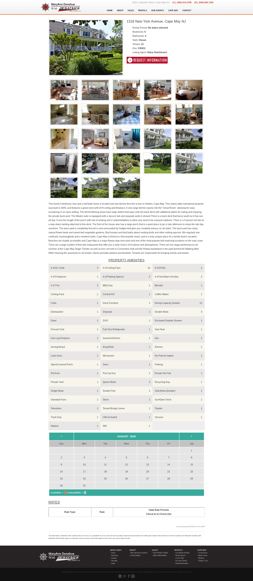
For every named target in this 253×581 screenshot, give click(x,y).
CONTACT (186, 10)
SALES (131, 10)
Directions (114, 555)
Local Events (202, 553)
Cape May (188, 572)
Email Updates (135, 555)
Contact (114, 558)
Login (113, 563)
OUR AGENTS (157, 10)
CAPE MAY (173, 10)
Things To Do (203, 561)
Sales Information (160, 555)
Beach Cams (202, 555)
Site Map (114, 561)
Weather (201, 558)
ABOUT (120, 10)
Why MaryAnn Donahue (138, 553)
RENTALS (142, 10)
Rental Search (180, 555)
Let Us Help (179, 558)
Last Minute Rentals (182, 553)
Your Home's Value (160, 553)
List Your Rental (181, 561)
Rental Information (181, 563)
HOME (110, 10)
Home (113, 553)
